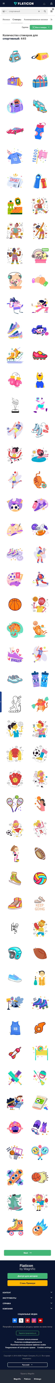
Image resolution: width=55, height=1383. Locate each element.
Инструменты (9, 1298)
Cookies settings (44, 1348)
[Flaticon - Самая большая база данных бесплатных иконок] (24, 3)
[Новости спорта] (40, 1103)
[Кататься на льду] (15, 355)
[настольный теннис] (15, 1103)
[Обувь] (15, 679)
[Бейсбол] (15, 779)
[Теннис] (40, 779)
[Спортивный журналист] (40, 256)
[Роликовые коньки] (15, 1227)
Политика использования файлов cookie (28, 1344)
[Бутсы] (15, 330)
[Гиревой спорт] (40, 1202)
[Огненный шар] (40, 1177)
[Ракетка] (40, 1152)
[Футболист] (15, 854)
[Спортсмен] (15, 306)
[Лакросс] (40, 1078)
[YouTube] (40, 1320)
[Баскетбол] (40, 330)
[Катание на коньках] (15, 555)
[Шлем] (15, 953)
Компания (8, 1308)
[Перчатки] (15, 380)
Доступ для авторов (28, 1276)
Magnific (17, 1379)
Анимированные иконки (36, 19)
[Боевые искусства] (40, 829)
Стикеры (17, 19)
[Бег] (40, 505)
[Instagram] (34, 1320)
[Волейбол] (40, 654)
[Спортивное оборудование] (15, 206)
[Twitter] (21, 1320)
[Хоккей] (40, 580)
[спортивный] (40, 206)
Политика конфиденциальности (28, 1342)
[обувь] (15, 903)
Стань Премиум (27, 1283)
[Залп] (40, 629)
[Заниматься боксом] (40, 928)
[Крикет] (15, 1078)
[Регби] (40, 530)
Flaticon (27, 1379)
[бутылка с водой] (40, 679)
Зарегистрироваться (27, 1333)
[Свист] (15, 580)
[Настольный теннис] (40, 804)
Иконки (6, 19)
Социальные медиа (27, 1314)
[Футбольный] (15, 430)
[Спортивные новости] (15, 181)
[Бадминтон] (40, 729)
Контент (7, 1292)
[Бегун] (15, 455)
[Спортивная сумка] (15, 56)
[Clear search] (39, 11)
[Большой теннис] (40, 555)
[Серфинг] (15, 1202)
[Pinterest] (27, 1320)
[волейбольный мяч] (40, 879)
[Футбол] (40, 480)
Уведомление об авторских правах (20, 1347)
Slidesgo (37, 1379)
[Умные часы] (40, 405)
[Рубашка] (15, 1028)
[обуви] (15, 978)
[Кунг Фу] (40, 306)
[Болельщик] (40, 704)
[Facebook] (14, 1320)
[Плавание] (40, 455)
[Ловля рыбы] (40, 978)
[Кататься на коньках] (40, 430)
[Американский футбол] (40, 854)
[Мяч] (15, 405)
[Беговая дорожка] (15, 704)
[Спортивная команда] (40, 281)
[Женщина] (40, 380)
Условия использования (27, 1339)
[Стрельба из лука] (15, 1053)
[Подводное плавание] (15, 629)
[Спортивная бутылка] (40, 131)
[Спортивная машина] (40, 106)
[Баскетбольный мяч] (15, 604)
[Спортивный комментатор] (15, 281)
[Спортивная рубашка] (15, 156)
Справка (7, 1303)
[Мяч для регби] (40, 953)
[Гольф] (15, 530)
